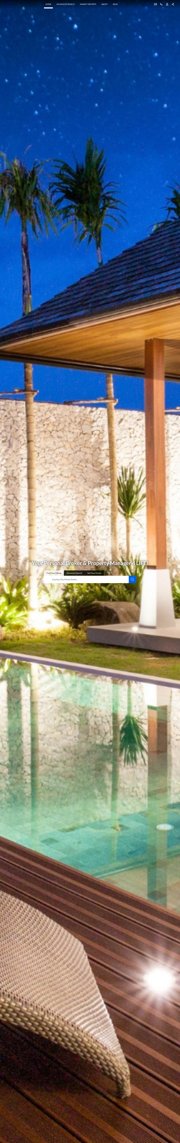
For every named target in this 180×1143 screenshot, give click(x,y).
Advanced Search (66, 4)
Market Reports (88, 4)
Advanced (74, 573)
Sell (94, 573)
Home (48, 4)
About (104, 4)
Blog (115, 4)
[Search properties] (132, 579)
